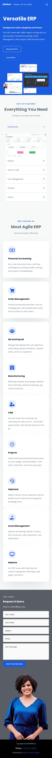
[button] (12, 49)
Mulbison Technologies (31, 752)
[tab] (26, 126)
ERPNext (7, 4)
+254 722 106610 (26, 4)
